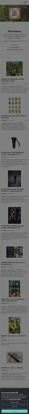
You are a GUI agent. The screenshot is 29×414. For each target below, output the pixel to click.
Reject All (14, 406)
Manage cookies (14, 402)
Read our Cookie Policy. (15, 399)
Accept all (14, 411)
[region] (14, 401)
